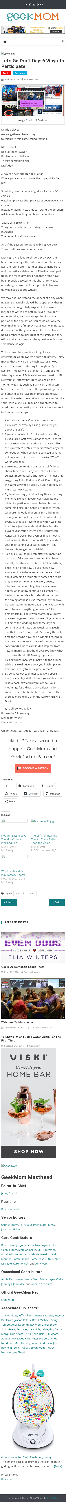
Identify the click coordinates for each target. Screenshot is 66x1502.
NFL (32, 893)
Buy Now (6, 1479)
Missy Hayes (47, 1279)
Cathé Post (37, 1259)
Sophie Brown (9, 1224)
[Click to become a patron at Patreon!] (33, 768)
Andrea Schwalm (41, 1284)
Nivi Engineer (31, 79)
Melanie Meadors (39, 1027)
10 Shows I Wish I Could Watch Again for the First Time (31, 1038)
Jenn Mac (19, 1284)
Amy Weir (41, 1263)
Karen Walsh (21, 1263)
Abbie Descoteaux (12, 1279)
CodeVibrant (53, 1498)
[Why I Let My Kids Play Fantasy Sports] (14, 862)
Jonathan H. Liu (10, 1229)
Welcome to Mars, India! (17, 1022)
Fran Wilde (7, 1299)
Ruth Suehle (52, 1259)
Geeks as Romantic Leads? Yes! (22, 967)
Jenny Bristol (9, 1193)
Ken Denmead (10, 1209)
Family (6, 73)
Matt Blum (46, 1224)
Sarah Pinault (21, 1259)
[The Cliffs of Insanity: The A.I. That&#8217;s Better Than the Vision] (44, 826)
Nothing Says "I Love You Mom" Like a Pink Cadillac (13, 839)
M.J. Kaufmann (47, 1250)
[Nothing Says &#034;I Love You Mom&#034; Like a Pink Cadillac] (14, 826)
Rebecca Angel (10, 1245)
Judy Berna (27, 1245)
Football (19, 893)
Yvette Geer (32, 1279)
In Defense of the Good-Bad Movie (58, 902)
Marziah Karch (27, 1250)
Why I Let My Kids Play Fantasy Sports (13, 873)
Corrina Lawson (32, 972)
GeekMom (20, 73)
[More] (58, 1466)
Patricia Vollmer (29, 1224)
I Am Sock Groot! (11, 902)
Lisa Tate (6, 1263)
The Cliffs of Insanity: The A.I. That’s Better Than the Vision (44, 839)
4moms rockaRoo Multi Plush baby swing (26, 1457)
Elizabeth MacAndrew (14, 1254)
